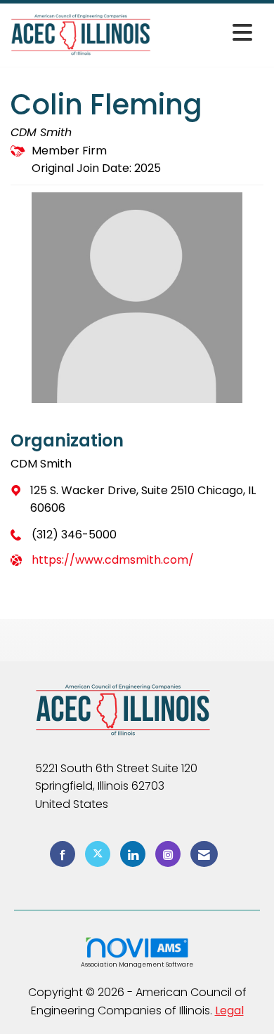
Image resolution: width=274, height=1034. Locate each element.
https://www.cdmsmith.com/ (113, 560)
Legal (229, 1010)
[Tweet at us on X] (97, 854)
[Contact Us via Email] (204, 854)
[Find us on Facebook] (62, 854)
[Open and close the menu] (205, 32)
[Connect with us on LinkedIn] (132, 854)
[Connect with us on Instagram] (168, 854)
